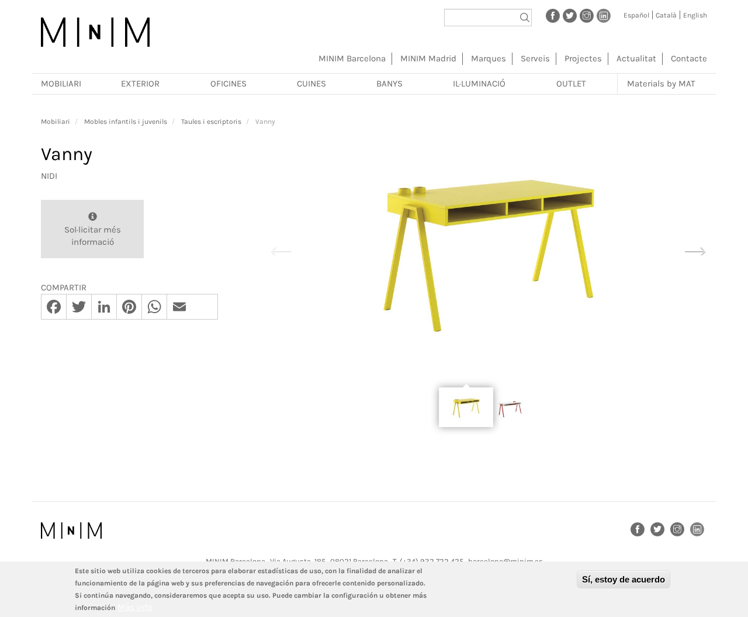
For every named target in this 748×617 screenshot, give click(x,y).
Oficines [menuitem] (228, 83)
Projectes (583, 58)
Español (636, 15)
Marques (488, 58)
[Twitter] (570, 15)
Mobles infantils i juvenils (125, 121)
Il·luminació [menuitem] (479, 83)
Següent (695, 249)
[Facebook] (553, 15)
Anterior (281, 249)
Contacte (689, 58)
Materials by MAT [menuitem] (661, 83)
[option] (488, 250)
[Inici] (95, 32)
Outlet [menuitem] (571, 83)
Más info (134, 607)
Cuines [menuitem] (311, 83)
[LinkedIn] (604, 15)
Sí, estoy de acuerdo (623, 579)
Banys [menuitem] (389, 83)
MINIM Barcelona (352, 58)
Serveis (535, 58)
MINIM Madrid (428, 58)
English (695, 15)
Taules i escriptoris (211, 121)
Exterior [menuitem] (140, 83)
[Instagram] (587, 15)
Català (666, 15)
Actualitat (636, 58)
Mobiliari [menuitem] (61, 83)
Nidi (49, 176)
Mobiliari (55, 121)
